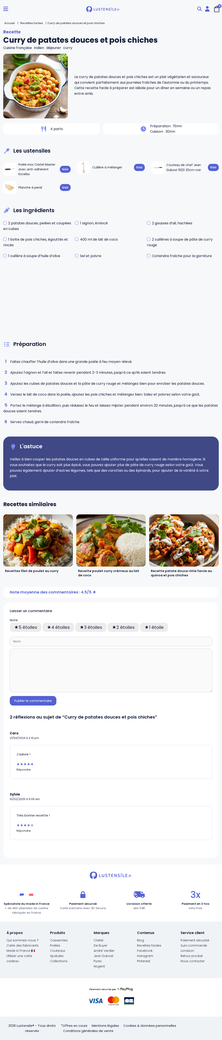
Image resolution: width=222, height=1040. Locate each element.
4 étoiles (60, 627)
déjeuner (53, 47)
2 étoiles (125, 627)
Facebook (145, 951)
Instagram (145, 956)
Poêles (55, 945)
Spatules (57, 956)
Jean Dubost (103, 956)
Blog (140, 940)
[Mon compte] (207, 9)
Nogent (99, 966)
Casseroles (59, 940)
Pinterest (143, 961)
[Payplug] (110, 997)
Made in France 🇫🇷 (21, 951)
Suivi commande (194, 945)
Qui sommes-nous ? (23, 940)
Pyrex (97, 961)
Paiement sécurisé (195, 940)
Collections (58, 961)
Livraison (187, 951)
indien (39, 47)
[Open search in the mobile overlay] (199, 9)
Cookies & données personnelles (149, 1025)
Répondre (23, 769)
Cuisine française (17, 47)
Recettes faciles (149, 945)
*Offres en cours (74, 1025)
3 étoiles (93, 627)
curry (67, 47)
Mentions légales (105, 1025)
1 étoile (156, 627)
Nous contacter (193, 961)
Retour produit (192, 956)
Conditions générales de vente (88, 1031)
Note (14, 620)
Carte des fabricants (23, 945)
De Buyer (100, 945)
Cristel (98, 940)
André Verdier (104, 951)
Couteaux (57, 951)
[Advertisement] (111, 304)
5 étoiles (28, 627)
